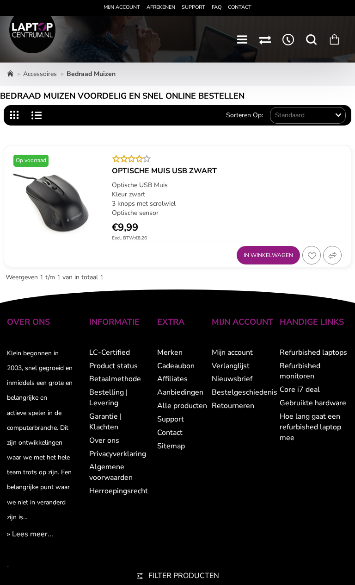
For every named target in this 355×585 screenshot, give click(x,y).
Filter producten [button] (183, 576)
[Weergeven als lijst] (36, 115)
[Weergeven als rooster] (15, 115)
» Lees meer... (30, 534)
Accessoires (40, 73)
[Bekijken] (334, 39)
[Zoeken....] (311, 39)
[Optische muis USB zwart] (58, 199)
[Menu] (241, 39)
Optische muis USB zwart (164, 171)
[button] (268, 255)
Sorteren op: (244, 115)
